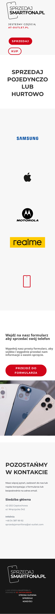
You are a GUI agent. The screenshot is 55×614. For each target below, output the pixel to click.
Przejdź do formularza (26, 370)
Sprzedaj (20, 41)
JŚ (17, 592)
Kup (14, 51)
